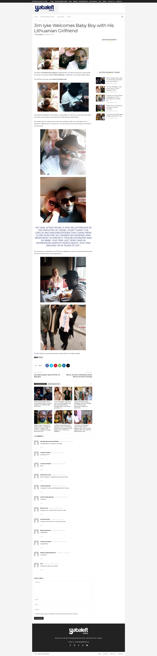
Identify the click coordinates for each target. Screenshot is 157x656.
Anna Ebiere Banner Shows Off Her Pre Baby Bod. (47, 376)
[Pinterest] (55, 365)
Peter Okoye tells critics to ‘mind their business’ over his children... (114, 79)
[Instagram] (74, 645)
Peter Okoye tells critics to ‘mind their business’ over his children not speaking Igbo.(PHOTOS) (43, 404)
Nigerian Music (83, 1)
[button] (122, 17)
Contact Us (111, 1)
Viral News (60, 16)
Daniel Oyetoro (40, 34)
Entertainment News (61, 1)
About (99, 654)
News (69, 16)
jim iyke (40, 357)
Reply (41, 447)
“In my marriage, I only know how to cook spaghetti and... (114, 88)
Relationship (93, 1)
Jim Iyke (70, 72)
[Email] (68, 365)
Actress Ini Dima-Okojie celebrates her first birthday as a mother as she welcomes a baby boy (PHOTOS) (82, 405)
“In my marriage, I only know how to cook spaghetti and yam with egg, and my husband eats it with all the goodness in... (62, 405)
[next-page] (91, 384)
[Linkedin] (64, 365)
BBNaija (75, 1)
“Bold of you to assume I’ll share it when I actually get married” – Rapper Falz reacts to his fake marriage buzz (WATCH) (42, 428)
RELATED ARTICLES (40, 384)
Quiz (99, 1)
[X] (51, 365)
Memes (104, 1)
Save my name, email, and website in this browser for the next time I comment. (57, 614)
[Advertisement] (92, 8)
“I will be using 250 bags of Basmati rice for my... (114, 115)
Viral (70, 1)
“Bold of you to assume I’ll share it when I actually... (114, 107)
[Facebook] (47, 365)
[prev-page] (89, 384)
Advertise (119, 1)
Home (52, 1)
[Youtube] (87, 645)
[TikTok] (79, 645)
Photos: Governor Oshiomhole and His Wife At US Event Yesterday (79, 376)
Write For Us (113, 654)
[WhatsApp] (60, 365)
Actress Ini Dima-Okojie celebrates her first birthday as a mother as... (114, 98)
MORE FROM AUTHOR (53, 384)
